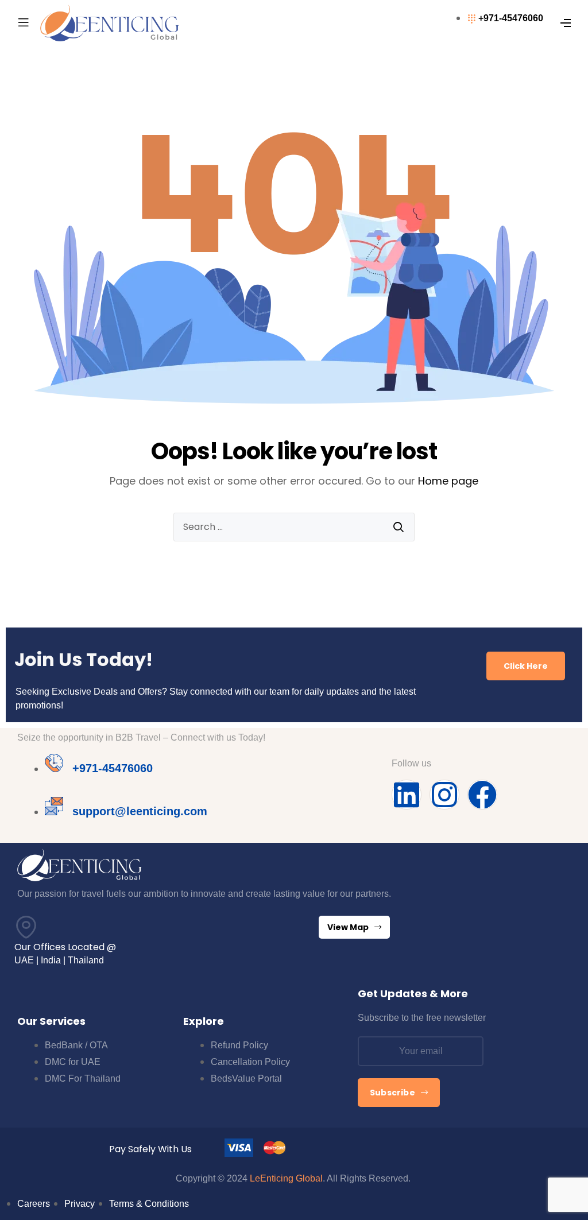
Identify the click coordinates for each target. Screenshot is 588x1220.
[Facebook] (482, 795)
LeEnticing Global (286, 1178)
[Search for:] (294, 527)
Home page (448, 481)
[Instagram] (444, 795)
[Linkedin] (406, 795)
